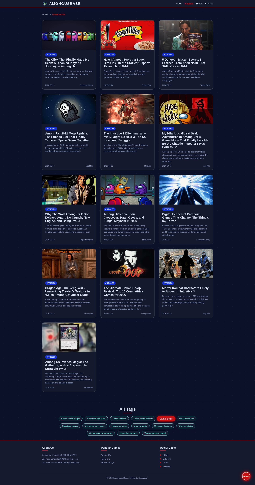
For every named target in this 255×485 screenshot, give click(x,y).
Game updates (186, 426)
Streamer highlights (96, 418)
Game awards (140, 426)
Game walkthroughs (70, 418)
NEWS (199, 4)
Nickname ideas (119, 426)
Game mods (166, 418)
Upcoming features (128, 433)
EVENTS (189, 4)
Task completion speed (155, 433)
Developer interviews (94, 426)
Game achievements (143, 418)
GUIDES (209, 4)
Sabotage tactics (70, 426)
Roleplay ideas (119, 418)
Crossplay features (163, 426)
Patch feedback (186, 418)
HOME (179, 4)
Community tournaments (100, 433)
